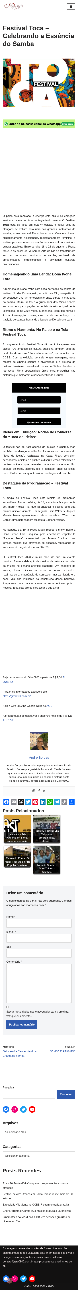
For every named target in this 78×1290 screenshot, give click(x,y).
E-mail (11, 931)
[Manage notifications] (9, 1280)
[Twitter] (44, 791)
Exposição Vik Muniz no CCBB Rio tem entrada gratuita (36, 1204)
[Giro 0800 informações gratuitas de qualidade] (13, 7)
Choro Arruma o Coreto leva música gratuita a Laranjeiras (37, 1210)
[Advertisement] (39, 173)
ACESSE (8, 720)
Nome (10, 916)
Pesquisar (9, 1087)
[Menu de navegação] (71, 6)
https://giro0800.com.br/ (17, 696)
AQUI (49, 705)
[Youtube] (32, 1109)
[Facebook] (39, 791)
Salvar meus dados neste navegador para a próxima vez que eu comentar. (37, 1013)
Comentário (14, 961)
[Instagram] (34, 791)
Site (8, 946)
